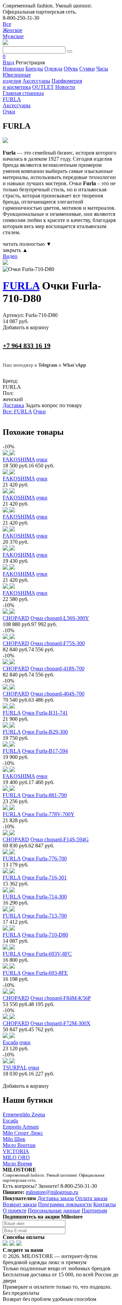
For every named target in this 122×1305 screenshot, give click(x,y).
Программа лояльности (65, 1204)
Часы (102, 68)
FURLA (21, 286)
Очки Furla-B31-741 (45, 713)
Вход (8, 62)
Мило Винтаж (19, 1145)
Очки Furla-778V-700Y (48, 814)
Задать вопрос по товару (53, 405)
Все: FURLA (17, 411)
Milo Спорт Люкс (23, 1133)
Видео (10, 256)
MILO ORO (16, 1157)
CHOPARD (16, 618)
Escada (10, 1042)
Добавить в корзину (26, 327)
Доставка (13, 405)
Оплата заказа (91, 1198)
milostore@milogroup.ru (52, 1192)
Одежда (53, 68)
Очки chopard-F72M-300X (60, 1023)
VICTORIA (16, 1151)
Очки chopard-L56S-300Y (59, 618)
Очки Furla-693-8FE (45, 973)
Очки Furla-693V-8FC (47, 954)
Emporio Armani (21, 1127)
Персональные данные (54, 1210)
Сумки (87, 68)
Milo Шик (14, 1139)
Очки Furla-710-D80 (45, 935)
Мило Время (17, 1163)
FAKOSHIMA (19, 459)
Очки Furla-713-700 (44, 916)
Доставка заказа (55, 1198)
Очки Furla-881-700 (44, 795)
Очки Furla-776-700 (44, 858)
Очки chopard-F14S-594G (59, 839)
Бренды (34, 68)
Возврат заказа (20, 1204)
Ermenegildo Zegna (24, 1114)
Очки (39, 411)
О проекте (14, 1210)
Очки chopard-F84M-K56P (60, 998)
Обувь (71, 68)
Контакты (104, 1204)
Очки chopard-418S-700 (57, 668)
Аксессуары (36, 81)
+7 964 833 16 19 (26, 345)
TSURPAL (15, 1067)
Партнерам (94, 1210)
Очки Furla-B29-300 (45, 732)
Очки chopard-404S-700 (57, 694)
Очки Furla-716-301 (44, 877)
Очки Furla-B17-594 (45, 751)
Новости (65, 87)
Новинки (13, 68)
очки (41, 459)
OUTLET (43, 87)
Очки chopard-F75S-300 (57, 643)
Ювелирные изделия (17, 78)
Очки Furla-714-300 (44, 897)
